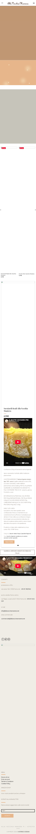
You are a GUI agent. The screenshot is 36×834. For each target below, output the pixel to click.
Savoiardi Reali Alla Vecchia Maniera (8, 346)
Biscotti (11, 605)
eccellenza (18, 608)
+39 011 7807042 (26, 661)
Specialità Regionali (26, 605)
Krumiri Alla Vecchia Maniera (26, 345)
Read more (9, 613)
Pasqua (19, 605)
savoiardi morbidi (8, 609)
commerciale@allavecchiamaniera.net (13, 690)
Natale (15, 605)
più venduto (24, 608)
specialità (15, 609)
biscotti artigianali (11, 608)
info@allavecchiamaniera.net (10, 682)
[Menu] (2, 3)
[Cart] (34, 3)
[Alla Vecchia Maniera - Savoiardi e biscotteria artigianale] (18, 3)
